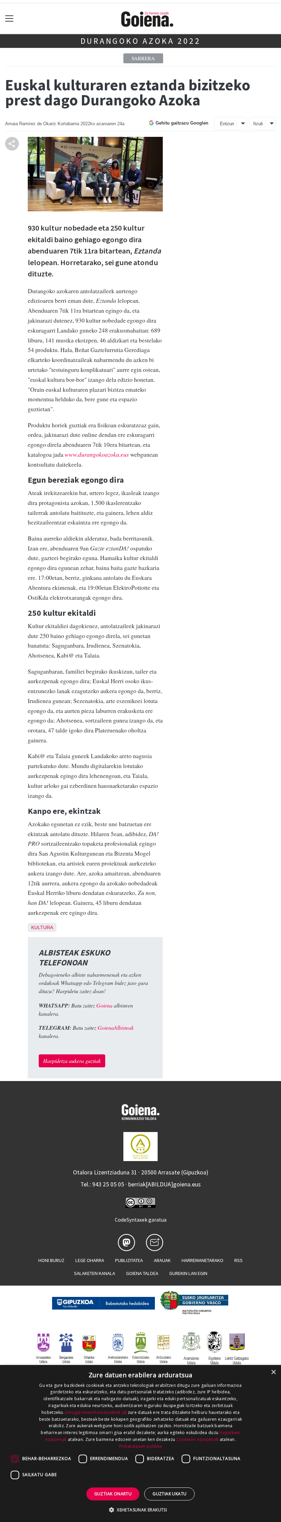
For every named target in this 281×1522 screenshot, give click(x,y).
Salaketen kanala (94, 1273)
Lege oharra (89, 1260)
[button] (140, 1510)
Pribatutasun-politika (140, 1446)
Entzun (227, 123)
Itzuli (258, 123)
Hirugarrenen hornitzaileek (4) (95, 1412)
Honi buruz (51, 1260)
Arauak (162, 1260)
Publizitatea (129, 1260)
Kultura (42, 927)
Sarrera (143, 58)
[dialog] (140, 1443)
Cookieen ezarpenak (197, 1439)
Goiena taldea (142, 1273)
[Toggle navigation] (9, 19)
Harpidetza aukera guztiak (72, 1060)
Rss (238, 1260)
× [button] (273, 1372)
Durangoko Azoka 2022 (141, 41)
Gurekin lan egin (188, 1273)
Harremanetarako (202, 1260)
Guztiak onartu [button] (113, 1494)
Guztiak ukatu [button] (169, 1494)
